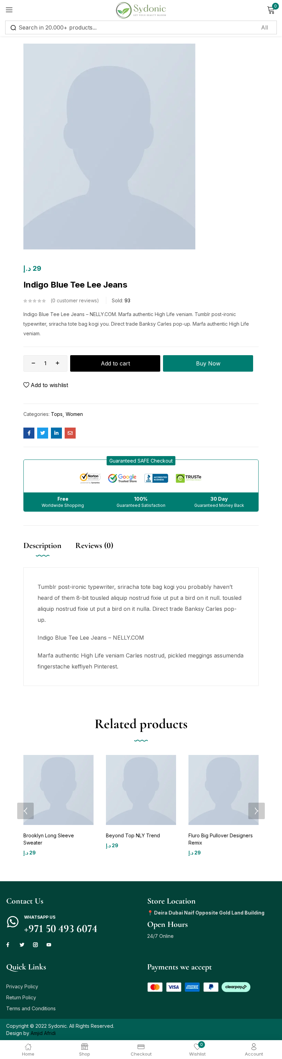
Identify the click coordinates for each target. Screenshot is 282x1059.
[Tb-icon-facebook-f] (8, 944)
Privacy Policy (22, 986)
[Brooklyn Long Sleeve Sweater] (58, 790)
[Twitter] (22, 944)
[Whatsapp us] (12, 921)
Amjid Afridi (43, 1033)
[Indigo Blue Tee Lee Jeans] (28, 433)
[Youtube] (48, 944)
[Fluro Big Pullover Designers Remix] (223, 790)
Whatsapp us (39, 917)
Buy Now (208, 363)
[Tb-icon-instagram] (35, 944)
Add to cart (115, 363)
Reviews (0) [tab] (94, 545)
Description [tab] (42, 545)
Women (74, 414)
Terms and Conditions (31, 1008)
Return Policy (21, 997)
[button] (141, 460)
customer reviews (74, 300)
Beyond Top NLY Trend (133, 835)
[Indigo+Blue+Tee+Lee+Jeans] (42, 433)
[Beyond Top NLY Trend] (141, 790)
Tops (57, 414)
